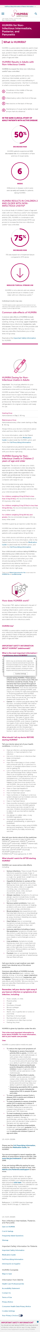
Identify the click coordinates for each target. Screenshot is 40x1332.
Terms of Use (7, 1297)
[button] (35, 13)
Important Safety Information (25, 338)
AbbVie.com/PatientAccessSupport (15, 1169)
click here (17, 1182)
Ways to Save (7, 1274)
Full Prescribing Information (20, 442)
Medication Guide (20, 1147)
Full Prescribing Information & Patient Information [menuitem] (19, 6)
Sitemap (5, 1240)
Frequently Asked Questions (12, 1236)
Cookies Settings (8, 1311)
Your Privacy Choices (10, 1316)
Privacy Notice (7, 1302)
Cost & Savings (7, 1231)
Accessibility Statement (11, 1288)
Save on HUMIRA (8, 1227)
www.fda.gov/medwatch (11, 1158)
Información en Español (11, 1264)
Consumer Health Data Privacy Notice (16, 1306)
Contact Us (6, 1293)
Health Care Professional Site (13, 1284)
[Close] (34, 658)
